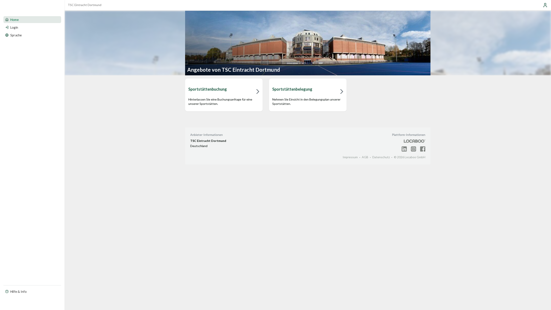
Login (14, 27)
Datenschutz (381, 157)
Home (14, 20)
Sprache (16, 35)
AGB (365, 157)
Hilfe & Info (18, 291)
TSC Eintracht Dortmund (84, 5)
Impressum (350, 157)
